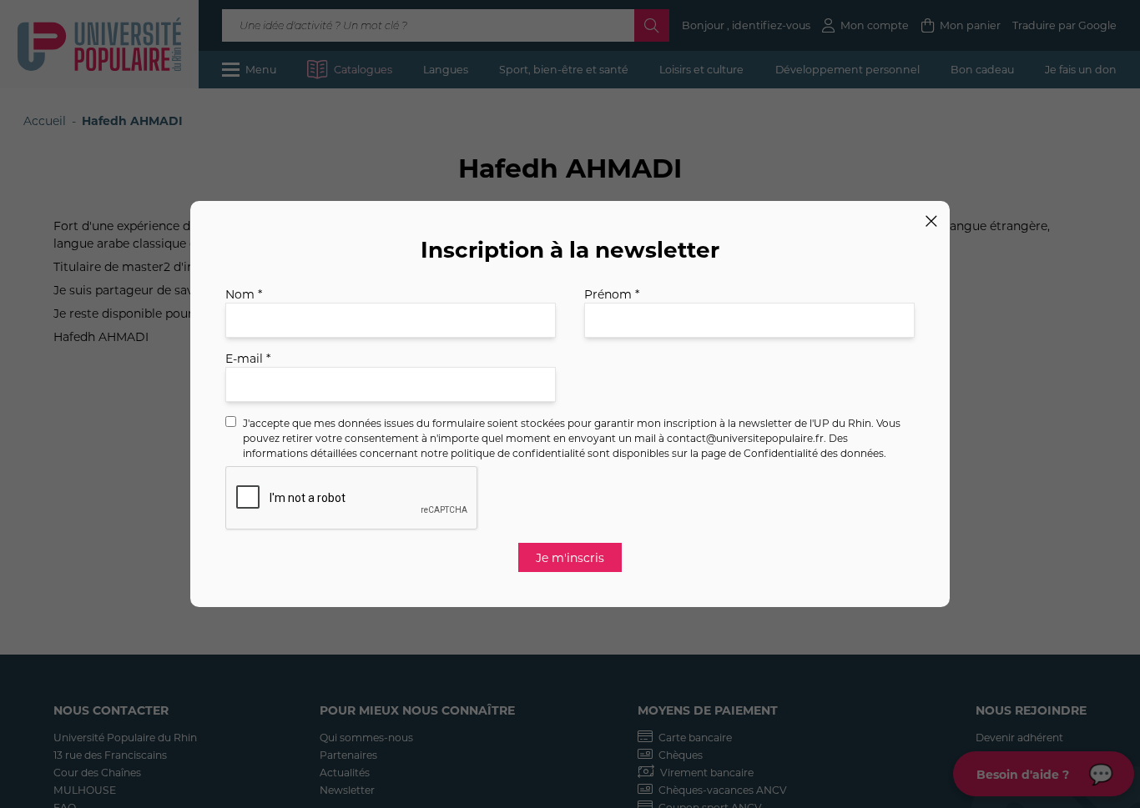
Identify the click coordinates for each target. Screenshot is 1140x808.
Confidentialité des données (814, 452)
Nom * (243, 294)
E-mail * (247, 358)
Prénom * (611, 294)
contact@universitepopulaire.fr (745, 437)
